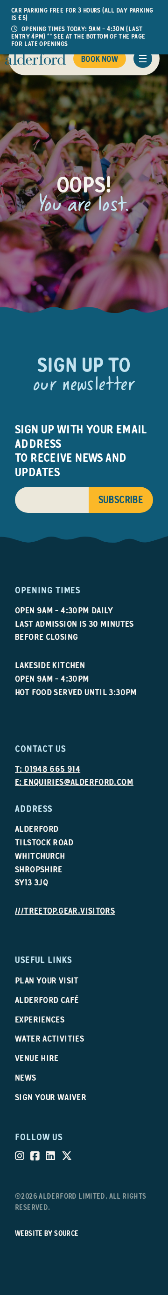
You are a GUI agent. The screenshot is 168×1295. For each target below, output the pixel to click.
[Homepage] (35, 58)
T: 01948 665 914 (47, 769)
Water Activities (49, 1038)
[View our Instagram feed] (19, 1156)
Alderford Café (47, 1000)
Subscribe (120, 499)
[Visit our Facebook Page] (35, 1156)
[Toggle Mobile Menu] (142, 58)
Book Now (99, 59)
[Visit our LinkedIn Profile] (50, 1156)
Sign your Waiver (50, 1097)
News (25, 1077)
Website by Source (47, 1233)
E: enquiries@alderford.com (74, 782)
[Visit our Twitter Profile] (67, 1156)
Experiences (39, 1019)
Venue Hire (37, 1058)
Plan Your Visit (47, 980)
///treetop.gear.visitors (65, 910)
